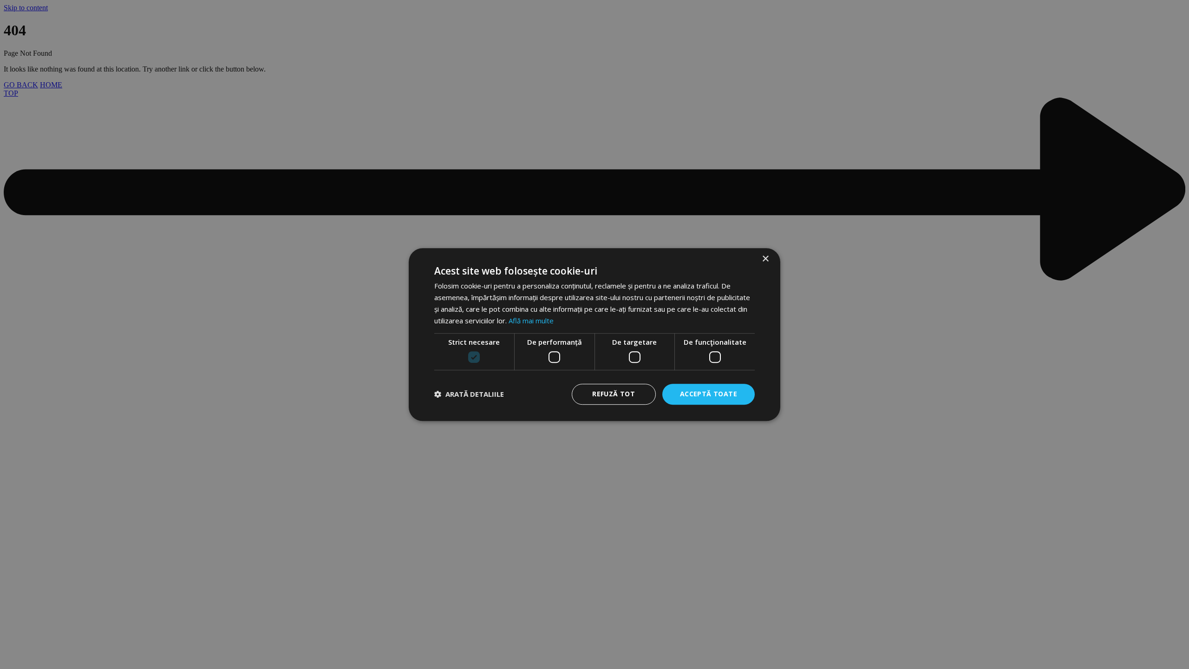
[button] (469, 394)
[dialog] (594, 334)
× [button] (765, 259)
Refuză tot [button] (613, 393)
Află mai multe (531, 320)
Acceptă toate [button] (708, 393)
